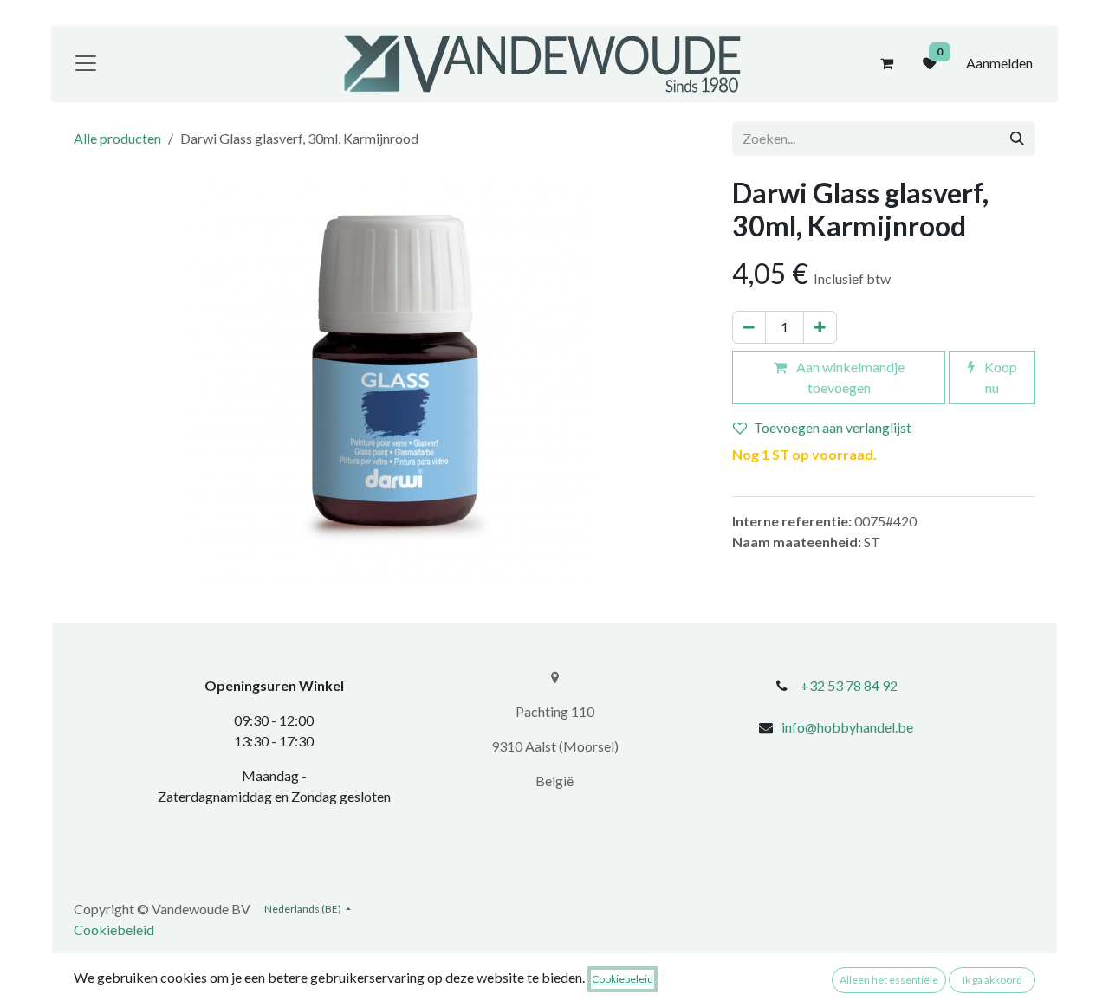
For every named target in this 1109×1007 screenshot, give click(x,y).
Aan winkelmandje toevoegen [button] (849, 377)
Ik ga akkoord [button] (992, 979)
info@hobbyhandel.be (847, 727)
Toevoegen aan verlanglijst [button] (832, 427)
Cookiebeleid (114, 929)
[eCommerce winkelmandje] (886, 63)
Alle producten (117, 138)
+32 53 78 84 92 (849, 685)
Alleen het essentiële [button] (889, 979)
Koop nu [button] (999, 377)
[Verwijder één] (749, 327)
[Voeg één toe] (820, 327)
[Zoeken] (1017, 138)
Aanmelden (999, 63)
